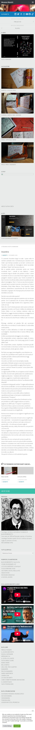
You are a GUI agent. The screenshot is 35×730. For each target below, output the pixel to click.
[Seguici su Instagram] (24, 14)
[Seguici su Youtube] (27, 14)
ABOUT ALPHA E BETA (7, 206)
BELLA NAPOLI (5, 665)
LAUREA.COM (5, 676)
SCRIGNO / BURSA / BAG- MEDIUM (11, 115)
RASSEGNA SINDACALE (8, 575)
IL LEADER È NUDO (6, 682)
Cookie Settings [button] (7, 726)
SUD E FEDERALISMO (7, 684)
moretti (5, 255)
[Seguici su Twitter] (18, 14)
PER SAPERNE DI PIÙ (7, 543)
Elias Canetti (4, 477)
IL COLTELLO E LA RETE (7, 658)
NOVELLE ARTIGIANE (7, 654)
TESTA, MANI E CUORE (7, 661)
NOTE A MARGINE (6, 59)
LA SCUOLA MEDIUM (7, 566)
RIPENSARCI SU (5, 656)
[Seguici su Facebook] (30, 14)
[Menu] (33, 2)
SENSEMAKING (5, 698)
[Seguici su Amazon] (21, 14)
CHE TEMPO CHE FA (6, 571)
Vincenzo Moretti (7, 2)
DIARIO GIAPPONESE (7, 673)
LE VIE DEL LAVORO (6, 577)
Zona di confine (22, 477)
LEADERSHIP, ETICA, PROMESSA (10, 702)
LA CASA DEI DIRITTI (6, 678)
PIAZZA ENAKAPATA (6, 671)
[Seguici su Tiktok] (33, 14)
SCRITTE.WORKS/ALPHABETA (9, 238)
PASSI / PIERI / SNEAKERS (8, 165)
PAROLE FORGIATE (6, 650)
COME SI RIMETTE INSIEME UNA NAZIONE (13, 680)
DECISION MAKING (6, 696)
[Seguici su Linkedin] (15, 14)
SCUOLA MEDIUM (6, 569)
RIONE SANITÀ (5, 663)
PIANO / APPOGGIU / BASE (8, 140)
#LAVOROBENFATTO (7, 534)
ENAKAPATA (4, 669)
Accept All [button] (17, 726)
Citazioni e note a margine (9, 246)
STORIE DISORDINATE (7, 564)
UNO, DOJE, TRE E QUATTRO (9, 667)
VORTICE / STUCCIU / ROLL (8, 90)
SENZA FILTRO (5, 573)
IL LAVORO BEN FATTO (7, 652)
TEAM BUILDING (5, 700)
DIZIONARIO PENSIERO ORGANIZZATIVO (12, 694)
